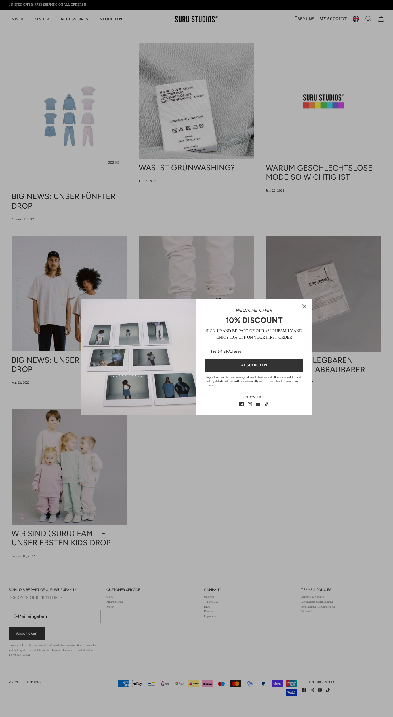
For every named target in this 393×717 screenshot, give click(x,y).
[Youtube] (258, 404)
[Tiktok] (266, 404)
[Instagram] (250, 404)
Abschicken (254, 365)
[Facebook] (241, 404)
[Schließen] (304, 306)
